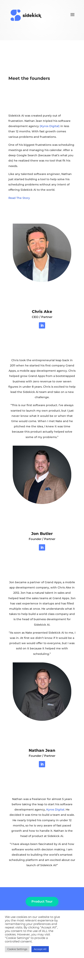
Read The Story (19, 198)
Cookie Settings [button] (17, 949)
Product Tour (42, 901)
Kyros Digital (55, 809)
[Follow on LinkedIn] (42, 325)
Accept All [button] (40, 949)
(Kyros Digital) (50, 126)
